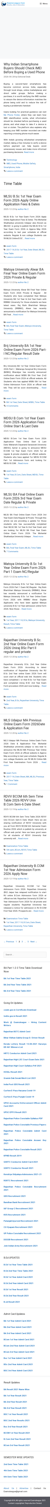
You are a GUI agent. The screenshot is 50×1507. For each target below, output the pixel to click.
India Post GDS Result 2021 (17, 1084)
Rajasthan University (29, 700)
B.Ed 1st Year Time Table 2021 (18, 1264)
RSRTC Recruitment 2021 (16, 1180)
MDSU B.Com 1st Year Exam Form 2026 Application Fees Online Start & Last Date (24, 422)
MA (27, 776)
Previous (9, 941)
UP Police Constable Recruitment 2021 (22, 1233)
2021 (31, 1339)
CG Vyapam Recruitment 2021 (18, 1227)
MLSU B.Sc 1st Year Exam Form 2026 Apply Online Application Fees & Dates (22, 200)
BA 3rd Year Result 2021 (15, 1408)
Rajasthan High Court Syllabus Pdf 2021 (23, 1066)
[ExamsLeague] (13, 3)
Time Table (9, 253)
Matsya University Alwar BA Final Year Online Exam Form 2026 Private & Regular (24, 273)
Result (6, 624)
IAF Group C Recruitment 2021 (18, 1208)
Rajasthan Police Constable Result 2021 (23, 1149)
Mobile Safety (29, 163)
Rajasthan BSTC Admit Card (17, 1031)
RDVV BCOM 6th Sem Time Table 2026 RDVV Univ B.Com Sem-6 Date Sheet (23, 800)
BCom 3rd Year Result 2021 (17, 1445)
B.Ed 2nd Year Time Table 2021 (18, 1271)
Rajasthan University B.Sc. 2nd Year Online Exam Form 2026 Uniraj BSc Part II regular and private (24, 646)
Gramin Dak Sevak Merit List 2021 (20, 1078)
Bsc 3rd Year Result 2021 (16, 1426)
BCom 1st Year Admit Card (16, 1339)
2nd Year (10, 700)
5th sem (10, 850)
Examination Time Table (17, 846)
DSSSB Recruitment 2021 (16, 1239)
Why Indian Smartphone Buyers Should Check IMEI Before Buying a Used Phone (24, 68)
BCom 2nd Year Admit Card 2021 (19, 1345)
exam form (11, 246)
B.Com (18, 474)
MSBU (31, 402)
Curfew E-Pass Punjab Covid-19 (19, 1097)
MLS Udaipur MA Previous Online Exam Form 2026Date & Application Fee (24, 724)
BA (7, 326)
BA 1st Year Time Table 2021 (17, 978)
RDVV (23, 850)
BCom (17, 850)
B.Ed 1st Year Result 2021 (16, 1289)
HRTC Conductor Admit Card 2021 (20, 1053)
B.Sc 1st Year (21, 249)
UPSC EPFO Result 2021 (15, 1112)
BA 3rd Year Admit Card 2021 (17, 1333)
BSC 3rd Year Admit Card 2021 (18, 1370)
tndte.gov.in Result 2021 (15, 1016)
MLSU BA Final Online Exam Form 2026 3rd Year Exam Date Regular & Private (24, 498)
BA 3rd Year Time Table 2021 (17, 991)
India (18, 167)
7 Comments (12, 551)
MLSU (41, 249)
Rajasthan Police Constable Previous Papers (25, 1124)
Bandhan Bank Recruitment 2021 (19, 1202)
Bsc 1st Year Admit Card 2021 (18, 1358)
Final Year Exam (17, 326)
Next (33, 941)
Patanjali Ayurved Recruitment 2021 (21, 1221)
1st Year (10, 474)
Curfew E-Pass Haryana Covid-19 (19, 1090)
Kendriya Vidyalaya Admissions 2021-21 (23, 1174)
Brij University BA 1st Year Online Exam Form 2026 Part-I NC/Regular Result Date (25, 350)
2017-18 (10, 249)
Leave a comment (14, 171)
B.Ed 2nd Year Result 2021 (16, 1295)
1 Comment (11, 784)
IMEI (8, 163)
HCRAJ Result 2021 (13, 1072)
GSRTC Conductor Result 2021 (18, 1168)
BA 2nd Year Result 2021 (15, 1402)
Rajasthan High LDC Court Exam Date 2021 (24, 1059)
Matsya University (33, 326)
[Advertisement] (25, 32)
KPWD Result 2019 (12, 1155)
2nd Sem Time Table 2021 (16, 1464)
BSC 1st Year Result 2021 (16, 1414)
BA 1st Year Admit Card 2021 (17, 1321)
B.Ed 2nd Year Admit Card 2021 (18, 1283)
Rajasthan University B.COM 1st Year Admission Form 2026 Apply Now (24, 870)
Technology (11, 160)
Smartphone (9, 167)
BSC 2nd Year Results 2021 (17, 1420)
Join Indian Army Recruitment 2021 (21, 1246)
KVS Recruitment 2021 (15, 1215)
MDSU (35, 474)
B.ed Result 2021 (12, 1302)
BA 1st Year (11, 402)
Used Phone (16, 163)
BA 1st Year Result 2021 (15, 1395)
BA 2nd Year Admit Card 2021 (18, 1327)
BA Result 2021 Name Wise (16, 1389)
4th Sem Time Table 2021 (16, 1470)
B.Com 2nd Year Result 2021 (17, 1439)
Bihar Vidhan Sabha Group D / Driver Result (24, 1038)
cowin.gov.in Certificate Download (20, 1010)
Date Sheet (33, 249)
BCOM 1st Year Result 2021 (17, 1433)
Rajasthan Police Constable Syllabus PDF (23, 1118)
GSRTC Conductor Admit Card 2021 (21, 1162)
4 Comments (12, 406)
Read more (29, 152)
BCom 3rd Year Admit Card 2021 (19, 1352)
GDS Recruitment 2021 (15, 1196)
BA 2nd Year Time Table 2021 (18, 984)
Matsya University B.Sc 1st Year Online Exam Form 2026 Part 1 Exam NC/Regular (25, 568)
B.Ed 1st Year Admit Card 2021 (18, 1277)
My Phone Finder (12, 115)
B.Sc (26, 620)
